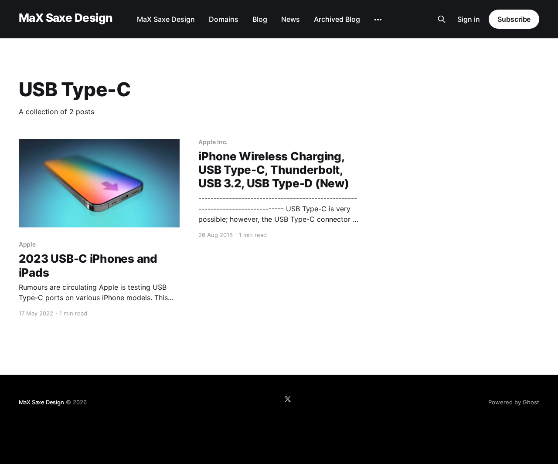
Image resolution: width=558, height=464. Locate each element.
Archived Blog (337, 19)
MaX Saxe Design (65, 18)
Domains (223, 19)
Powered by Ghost (513, 402)
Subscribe (514, 19)
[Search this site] (442, 19)
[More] (377, 19)
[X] (287, 399)
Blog (259, 19)
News (290, 19)
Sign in (468, 19)
